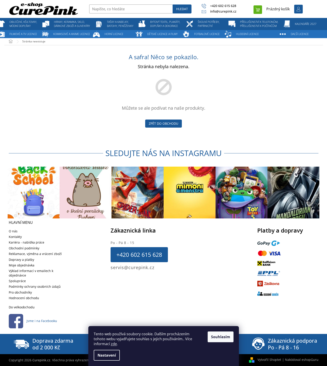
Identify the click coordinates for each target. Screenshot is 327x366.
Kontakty (15, 237)
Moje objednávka (21, 265)
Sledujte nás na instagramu (163, 153)
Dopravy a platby (21, 259)
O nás (13, 231)
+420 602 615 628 (139, 254)
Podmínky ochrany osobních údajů (35, 286)
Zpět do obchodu (163, 123)
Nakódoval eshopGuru (301, 359)
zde (114, 343)
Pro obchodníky (20, 292)
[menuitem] (23, 24)
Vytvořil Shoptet (269, 359)
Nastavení (107, 355)
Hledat (182, 9)
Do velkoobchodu (22, 307)
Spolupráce (17, 281)
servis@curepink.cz (132, 267)
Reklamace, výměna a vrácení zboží (35, 254)
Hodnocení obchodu (24, 298)
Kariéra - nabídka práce (26, 242)
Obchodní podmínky (24, 248)
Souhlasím (220, 336)
